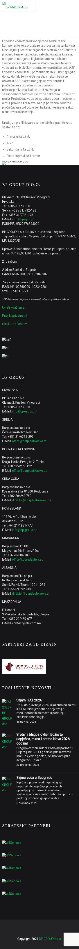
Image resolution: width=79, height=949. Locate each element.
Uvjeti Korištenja (13, 307)
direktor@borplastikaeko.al (30, 593)
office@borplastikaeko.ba (29, 470)
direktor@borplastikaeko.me (31, 500)
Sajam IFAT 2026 (29, 700)
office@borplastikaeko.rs (29, 441)
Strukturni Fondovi (14, 324)
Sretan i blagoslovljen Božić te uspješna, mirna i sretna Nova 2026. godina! (43, 738)
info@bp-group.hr (24, 219)
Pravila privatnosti (14, 315)
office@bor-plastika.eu (27, 559)
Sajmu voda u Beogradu (34, 777)
